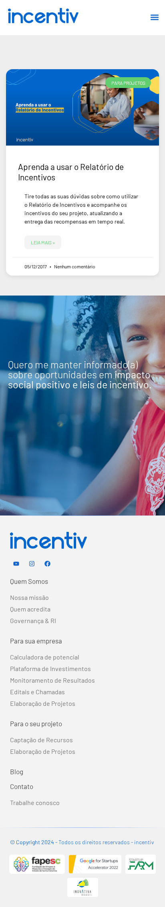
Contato (21, 786)
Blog (16, 771)
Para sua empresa (36, 641)
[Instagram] (32, 564)
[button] (154, 17)
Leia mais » (43, 242)
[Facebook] (47, 564)
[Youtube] (16, 564)
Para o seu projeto (36, 723)
